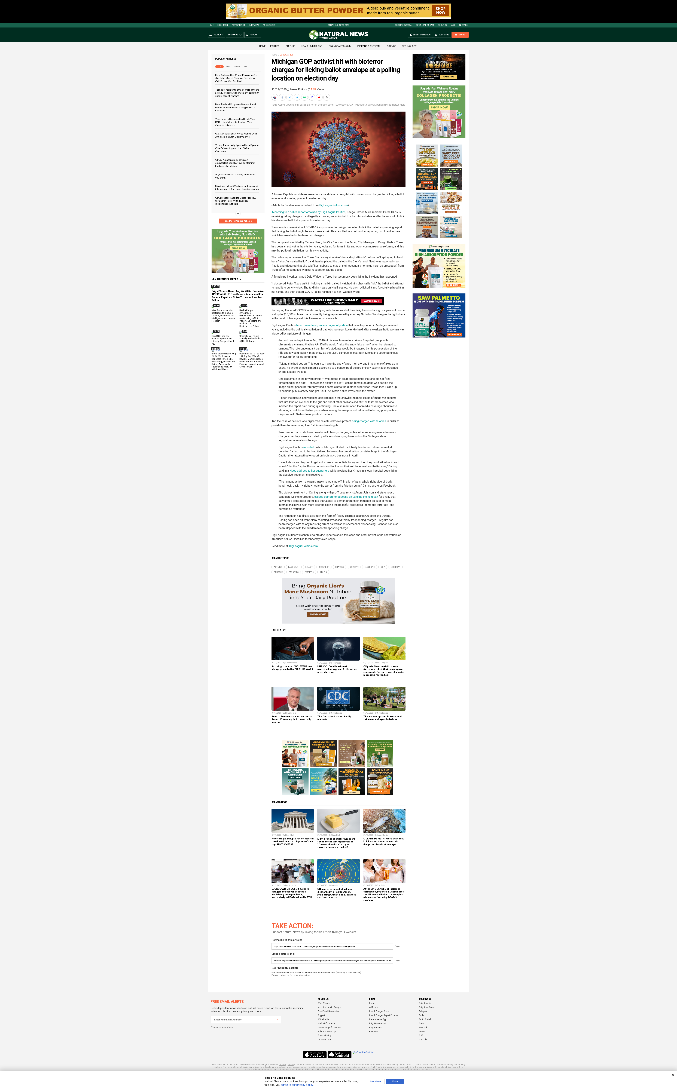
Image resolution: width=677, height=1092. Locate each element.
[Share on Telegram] (297, 97)
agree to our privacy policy (297, 1085)
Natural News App (377, 1019)
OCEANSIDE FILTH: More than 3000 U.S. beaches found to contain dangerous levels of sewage (383, 841)
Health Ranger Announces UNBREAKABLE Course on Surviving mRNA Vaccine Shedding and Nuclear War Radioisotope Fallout (250, 318)
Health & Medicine (311, 46)
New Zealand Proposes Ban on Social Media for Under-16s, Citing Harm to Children (235, 107)
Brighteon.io (425, 1003)
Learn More (375, 1081)
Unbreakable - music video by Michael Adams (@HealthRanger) (251, 338)
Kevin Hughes (382, 663)
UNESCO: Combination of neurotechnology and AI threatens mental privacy (337, 669)
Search (465, 25)
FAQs (452, 25)
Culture (290, 46)
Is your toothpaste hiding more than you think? (235, 176)
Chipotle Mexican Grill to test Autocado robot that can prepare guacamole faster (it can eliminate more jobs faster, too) (383, 670)
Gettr (421, 1023)
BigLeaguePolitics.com (333, 205)
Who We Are (324, 1003)
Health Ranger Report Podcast (384, 1015)
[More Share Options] (327, 97)
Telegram (423, 1011)
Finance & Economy (340, 46)
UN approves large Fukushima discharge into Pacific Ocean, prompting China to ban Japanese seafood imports (336, 893)
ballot (303, 104)
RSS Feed (373, 1031)
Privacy (282, 1064)
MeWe (422, 1031)
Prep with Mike (238, 25)
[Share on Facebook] (282, 97)
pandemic (382, 104)
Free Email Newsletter (328, 1011)
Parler (422, 1015)
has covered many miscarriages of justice (322, 325)
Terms (291, 1064)
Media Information (327, 1023)
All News (373, 1007)
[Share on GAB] (305, 97)
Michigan (360, 104)
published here (308, 1069)
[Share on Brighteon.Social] (275, 97)
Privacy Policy (324, 1035)
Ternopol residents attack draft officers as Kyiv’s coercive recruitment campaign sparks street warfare (237, 92)
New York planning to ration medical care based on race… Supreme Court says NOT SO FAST (293, 841)
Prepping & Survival (369, 46)
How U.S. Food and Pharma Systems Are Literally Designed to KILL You (224, 340)
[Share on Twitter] (290, 97)
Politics (274, 46)
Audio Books (269, 25)
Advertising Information (329, 1027)
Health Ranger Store (379, 1011)
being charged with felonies (369, 421)
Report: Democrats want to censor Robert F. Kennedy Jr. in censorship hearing (292, 719)
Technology (409, 46)
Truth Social (425, 1019)
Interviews (254, 25)
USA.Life (423, 1039)
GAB (421, 1035)
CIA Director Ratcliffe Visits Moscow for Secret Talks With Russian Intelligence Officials (235, 200)
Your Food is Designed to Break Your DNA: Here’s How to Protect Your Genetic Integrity (235, 122)
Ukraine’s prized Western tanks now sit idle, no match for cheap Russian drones (237, 188)
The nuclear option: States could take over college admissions (382, 718)
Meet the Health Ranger (329, 1007)
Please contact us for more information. (291, 975)
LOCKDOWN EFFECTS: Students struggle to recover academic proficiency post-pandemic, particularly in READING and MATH (292, 893)
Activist (282, 104)
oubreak (370, 104)
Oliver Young (336, 663)
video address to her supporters (309, 470)
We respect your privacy (222, 1027)
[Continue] (277, 1019)
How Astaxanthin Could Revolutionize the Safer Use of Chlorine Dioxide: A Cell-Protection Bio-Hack (236, 78)
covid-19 (332, 104)
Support (321, 1015)
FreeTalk (423, 1027)
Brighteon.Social (427, 1007)
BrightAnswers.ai (403, 25)
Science (391, 46)
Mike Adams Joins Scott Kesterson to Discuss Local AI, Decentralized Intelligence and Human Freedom (223, 315)
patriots (393, 104)
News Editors (298, 89)
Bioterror (312, 104)
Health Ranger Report (225, 279)
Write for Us (323, 1019)
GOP (351, 104)
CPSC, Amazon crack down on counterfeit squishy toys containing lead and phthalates (235, 162)
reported (308, 447)
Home (211, 25)
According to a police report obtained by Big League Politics (309, 212)
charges (322, 104)
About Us (442, 25)
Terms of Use (324, 1039)
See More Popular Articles (238, 221)
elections (343, 104)
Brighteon (222, 25)
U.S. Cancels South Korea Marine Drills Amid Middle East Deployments (236, 135)
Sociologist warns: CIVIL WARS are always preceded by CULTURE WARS (292, 668)
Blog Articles (375, 1027)
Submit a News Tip (327, 1031)
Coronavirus (286, 55)
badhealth (293, 104)
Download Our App (425, 25)
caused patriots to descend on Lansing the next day (346, 496)
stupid (401, 104)
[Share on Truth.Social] (312, 97)
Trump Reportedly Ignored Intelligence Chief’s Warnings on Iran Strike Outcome (236, 148)
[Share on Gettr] (319, 97)
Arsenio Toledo (291, 663)
